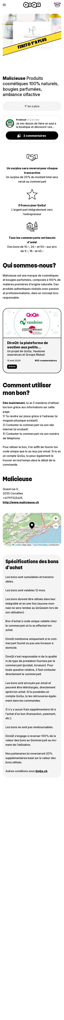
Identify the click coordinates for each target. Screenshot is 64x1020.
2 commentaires (34, 135)
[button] (32, 525)
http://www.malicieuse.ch (21, 502)
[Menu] (4, 5)
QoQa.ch (41, 771)
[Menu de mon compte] (57, 4)
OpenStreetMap (40, 544)
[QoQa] (32, 5)
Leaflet (17, 544)
